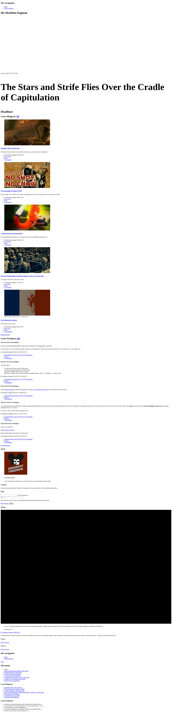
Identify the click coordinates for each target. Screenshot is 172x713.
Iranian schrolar (9, 389)
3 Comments (7, 245)
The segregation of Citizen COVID (14, 689)
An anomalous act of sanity (12, 695)
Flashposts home (5, 445)
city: (2, 497)
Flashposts (13, 672)
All (17, 116)
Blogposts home (5, 334)
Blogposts (16, 671)
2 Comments (7, 202)
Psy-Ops (12, 674)
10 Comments (8, 331)
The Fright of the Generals (11, 694)
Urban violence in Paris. (7, 430)
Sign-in (11, 680)
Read (5, 158)
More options (4, 503)
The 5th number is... (23, 495)
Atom (7, 642)
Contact (15, 679)
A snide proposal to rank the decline (14, 691)
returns (24, 389)
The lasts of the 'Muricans (11, 697)
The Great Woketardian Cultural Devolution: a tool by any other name (24, 692)
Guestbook (16, 677)
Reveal (11, 503)
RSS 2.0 (3, 642)
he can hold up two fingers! (40, 389)
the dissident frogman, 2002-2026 (10, 632)
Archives (12, 676)
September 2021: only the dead (13, 687)
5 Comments (7, 160)
